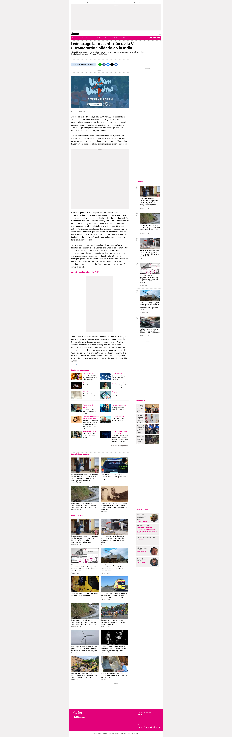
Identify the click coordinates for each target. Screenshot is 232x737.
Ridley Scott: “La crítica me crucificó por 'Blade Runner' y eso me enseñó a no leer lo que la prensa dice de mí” (140, 429)
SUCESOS (152, 2)
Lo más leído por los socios (80, 454)
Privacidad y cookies (114, 733)
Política (82, 38)
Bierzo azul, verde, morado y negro (146, 537)
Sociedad (95, 38)
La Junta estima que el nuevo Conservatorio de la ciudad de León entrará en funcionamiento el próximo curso (114, 568)
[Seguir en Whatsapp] (156, 727)
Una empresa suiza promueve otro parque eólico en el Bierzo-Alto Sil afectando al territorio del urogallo (84, 649)
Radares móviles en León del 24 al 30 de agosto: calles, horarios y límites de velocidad (150, 331)
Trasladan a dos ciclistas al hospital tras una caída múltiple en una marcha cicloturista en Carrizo (114, 595)
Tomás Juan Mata (141, 551)
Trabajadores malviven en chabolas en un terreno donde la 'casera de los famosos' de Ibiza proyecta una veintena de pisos (140, 440)
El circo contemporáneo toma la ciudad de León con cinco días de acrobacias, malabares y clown (113, 649)
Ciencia (101, 38)
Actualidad (75, 38)
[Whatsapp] (100, 64)
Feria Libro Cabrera (124, 2)
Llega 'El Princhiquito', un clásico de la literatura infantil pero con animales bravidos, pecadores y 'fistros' (140, 419)
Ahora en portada (77, 516)
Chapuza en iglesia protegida (135, 2)
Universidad (108, 38)
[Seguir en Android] (139, 714)
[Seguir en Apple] (141, 714)
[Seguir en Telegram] (146, 727)
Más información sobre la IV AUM (85, 272)
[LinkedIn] (116, 64)
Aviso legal (123, 733)
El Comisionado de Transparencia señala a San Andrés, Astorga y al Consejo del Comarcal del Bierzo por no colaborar (84, 568)
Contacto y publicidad (133, 733)
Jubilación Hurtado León (160, 2)
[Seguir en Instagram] (148, 727)
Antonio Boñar (141, 562)
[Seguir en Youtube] (151, 727)
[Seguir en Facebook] (144, 727)
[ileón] (83, 712)
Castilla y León (125, 38)
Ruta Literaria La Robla (104, 2)
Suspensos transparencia (94, 2)
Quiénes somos (97, 733)
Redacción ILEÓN (76, 483)
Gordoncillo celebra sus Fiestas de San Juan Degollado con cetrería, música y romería (113, 622)
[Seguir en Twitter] (142, 727)
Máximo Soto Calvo (142, 521)
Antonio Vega (75, 573)
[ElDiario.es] (154, 38)
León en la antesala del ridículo (142, 548)
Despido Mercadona (146, 2)
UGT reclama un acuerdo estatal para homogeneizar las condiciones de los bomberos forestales (84, 675)
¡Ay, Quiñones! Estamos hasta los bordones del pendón (141, 517)
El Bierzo (116, 38)
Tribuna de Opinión (142, 509)
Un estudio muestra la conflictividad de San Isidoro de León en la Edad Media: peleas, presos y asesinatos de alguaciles (114, 506)
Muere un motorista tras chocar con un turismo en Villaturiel (84, 594)
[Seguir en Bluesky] (139, 727)
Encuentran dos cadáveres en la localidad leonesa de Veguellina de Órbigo (113, 476)
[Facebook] (104, 64)
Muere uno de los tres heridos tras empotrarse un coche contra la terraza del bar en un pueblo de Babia (113, 539)
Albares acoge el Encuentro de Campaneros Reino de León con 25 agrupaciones (114, 675)
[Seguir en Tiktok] (154, 727)
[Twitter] (112, 64)
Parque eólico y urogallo (115, 2)
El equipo (105, 733)
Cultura (88, 38)
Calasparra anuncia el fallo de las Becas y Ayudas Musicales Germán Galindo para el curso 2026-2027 (140, 409)
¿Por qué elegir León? (143, 525)
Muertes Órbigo (85, 2)
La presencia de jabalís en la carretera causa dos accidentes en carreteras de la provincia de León (84, 505)
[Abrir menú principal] (160, 33)
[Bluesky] (108, 64)
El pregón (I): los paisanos (141, 559)
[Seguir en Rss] (159, 727)
